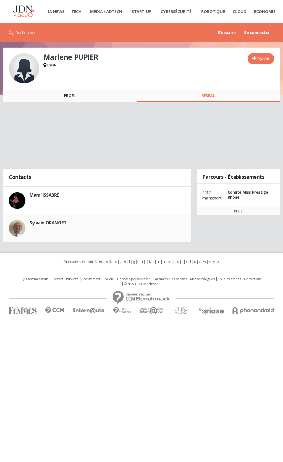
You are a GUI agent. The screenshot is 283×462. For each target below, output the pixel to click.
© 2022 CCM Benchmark (141, 284)
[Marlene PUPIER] (24, 68)
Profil (70, 95)
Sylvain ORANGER (48, 223)
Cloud (240, 11)
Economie (265, 11)
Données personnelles (133, 279)
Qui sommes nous (35, 279)
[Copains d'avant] (152, 310)
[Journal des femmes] (23, 310)
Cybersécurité (176, 11)
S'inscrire (227, 32)
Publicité (72, 279)
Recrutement (91, 279)
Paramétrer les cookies (170, 279)
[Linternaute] (89, 310)
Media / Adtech (106, 11)
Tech (76, 11)
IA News (56, 11)
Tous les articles (229, 279)
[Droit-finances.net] (122, 310)
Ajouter (264, 58)
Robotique (213, 11)
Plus (238, 211)
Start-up (141, 11)
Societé (108, 279)
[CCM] (54, 310)
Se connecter (257, 32)
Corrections (252, 279)
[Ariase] (211, 310)
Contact (57, 279)
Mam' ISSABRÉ (44, 195)
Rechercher (25, 32)
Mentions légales (202, 279)
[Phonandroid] (253, 310)
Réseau (208, 95)
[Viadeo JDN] (181, 310)
